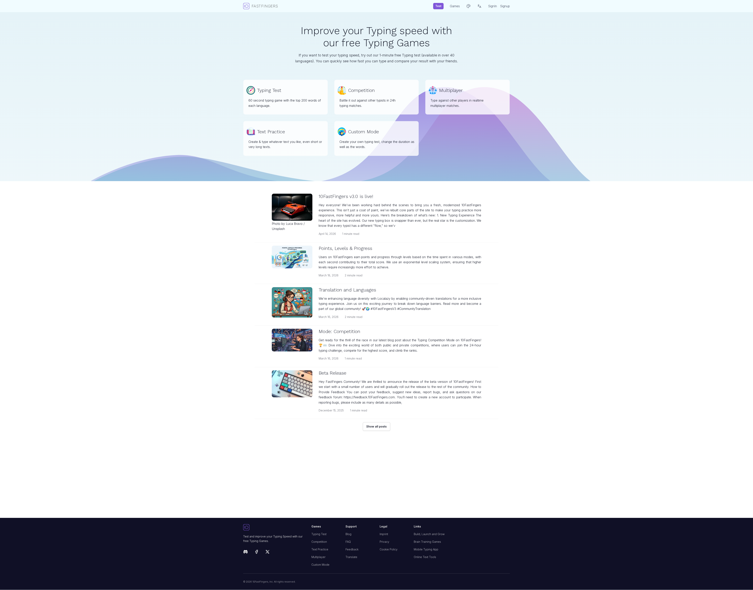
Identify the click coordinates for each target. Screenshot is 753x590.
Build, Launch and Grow (429, 534)
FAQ (348, 541)
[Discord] (245, 552)
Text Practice (319, 549)
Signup (505, 6)
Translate (351, 557)
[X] (267, 552)
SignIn (492, 6)
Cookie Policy (388, 549)
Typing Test (318, 534)
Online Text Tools (425, 557)
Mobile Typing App (426, 549)
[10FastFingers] (274, 527)
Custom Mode (320, 564)
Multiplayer (318, 557)
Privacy (384, 541)
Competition (319, 541)
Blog (348, 534)
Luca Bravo (294, 224)
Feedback (352, 549)
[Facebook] (256, 552)
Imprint (384, 534)
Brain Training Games (427, 541)
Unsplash (278, 229)
